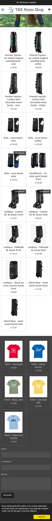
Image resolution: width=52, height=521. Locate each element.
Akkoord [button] (41, 517)
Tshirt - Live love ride (38, 401)
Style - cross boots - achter (38, 139)
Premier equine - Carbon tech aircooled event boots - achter (38, 101)
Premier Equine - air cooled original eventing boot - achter (38, 59)
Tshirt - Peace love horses (13, 437)
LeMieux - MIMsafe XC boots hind (38, 249)
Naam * (4, 449)
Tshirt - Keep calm (13, 400)
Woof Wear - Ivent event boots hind (13, 322)
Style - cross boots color (13, 175)
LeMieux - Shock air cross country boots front (13, 286)
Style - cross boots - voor (13, 139)
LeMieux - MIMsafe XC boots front (14, 249)
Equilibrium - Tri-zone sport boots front (38, 176)
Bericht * (5, 474)
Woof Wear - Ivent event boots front (38, 284)
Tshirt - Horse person (38, 366)
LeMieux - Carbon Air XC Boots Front (13, 213)
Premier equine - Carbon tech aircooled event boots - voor (13, 101)
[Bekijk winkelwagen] (49, 9)
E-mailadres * (7, 462)
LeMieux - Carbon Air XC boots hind (38, 213)
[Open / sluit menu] (3, 9)
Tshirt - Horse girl (14, 364)
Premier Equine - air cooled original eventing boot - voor (13, 59)
